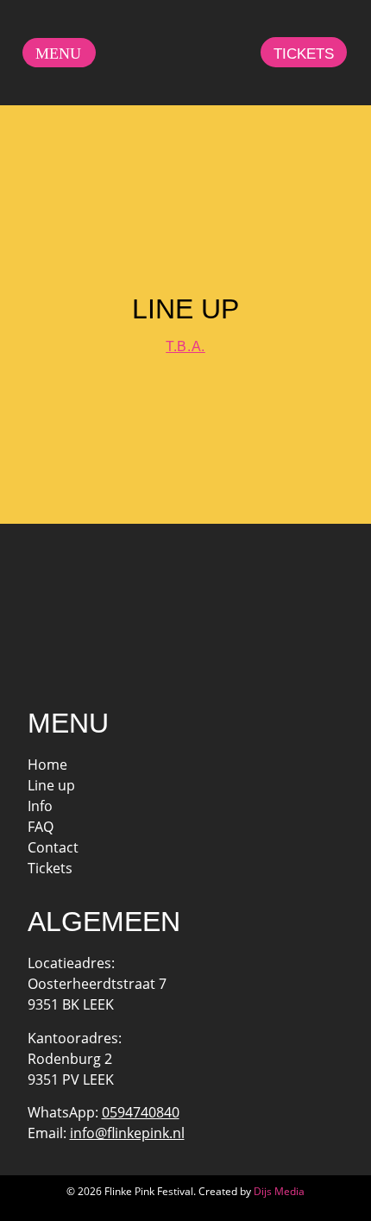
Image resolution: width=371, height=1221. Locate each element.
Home (47, 764)
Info (40, 805)
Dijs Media (279, 1191)
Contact (53, 847)
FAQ (40, 826)
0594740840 (140, 1112)
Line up (51, 785)
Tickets (50, 868)
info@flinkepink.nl (127, 1132)
